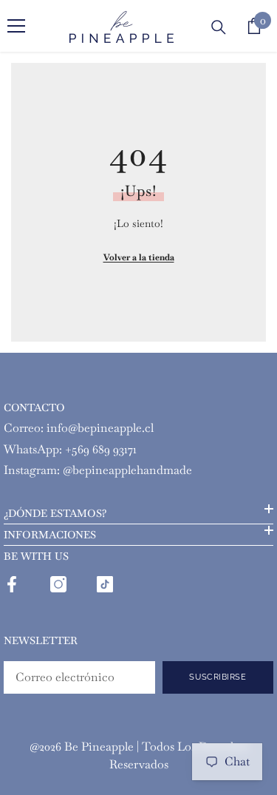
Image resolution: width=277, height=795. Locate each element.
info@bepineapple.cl (100, 428)
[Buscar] (219, 27)
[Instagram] (58, 584)
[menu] (16, 26)
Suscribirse (217, 676)
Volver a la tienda (138, 257)
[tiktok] (105, 584)
